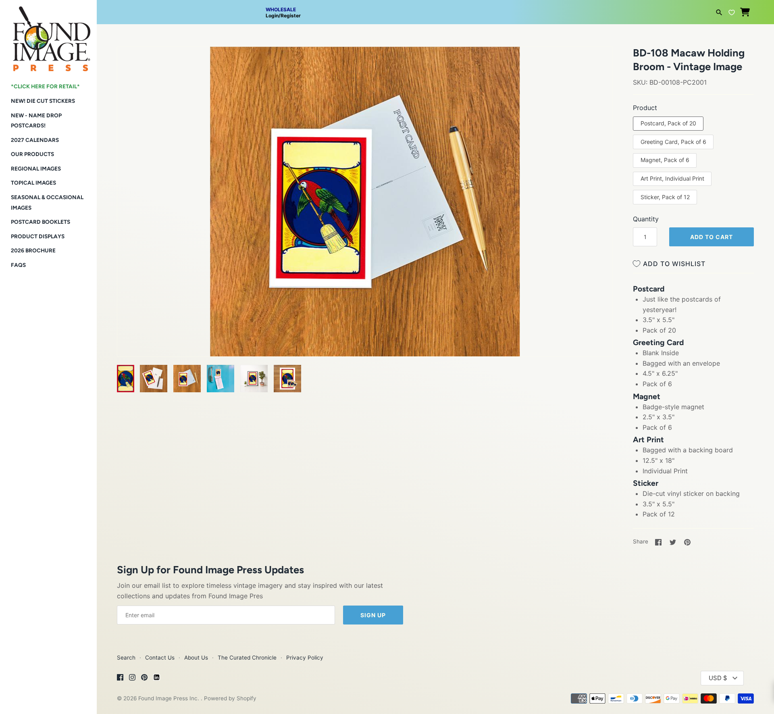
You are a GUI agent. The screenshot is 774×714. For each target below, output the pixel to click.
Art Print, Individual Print (672, 178)
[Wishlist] (731, 11)
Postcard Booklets (40, 222)
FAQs (18, 265)
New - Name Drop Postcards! (36, 120)
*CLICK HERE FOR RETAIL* (45, 86)
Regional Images (36, 168)
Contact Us (160, 657)
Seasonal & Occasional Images (47, 202)
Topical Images (33, 182)
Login (272, 15)
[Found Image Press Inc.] (48, 35)
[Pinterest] (144, 678)
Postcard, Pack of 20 (668, 123)
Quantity (646, 219)
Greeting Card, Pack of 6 (673, 141)
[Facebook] (120, 678)
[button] (134, 63)
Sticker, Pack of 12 (665, 197)
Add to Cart (711, 236)
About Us (196, 657)
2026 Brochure (33, 250)
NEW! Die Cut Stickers (43, 101)
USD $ (718, 678)
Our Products (32, 154)
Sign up (373, 615)
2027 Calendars (35, 140)
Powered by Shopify (230, 698)
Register (291, 15)
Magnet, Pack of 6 (665, 159)
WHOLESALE (281, 9)
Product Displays (37, 236)
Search (126, 657)
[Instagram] (132, 678)
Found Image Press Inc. (169, 698)
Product (645, 108)
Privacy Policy (304, 657)
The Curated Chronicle (247, 657)
